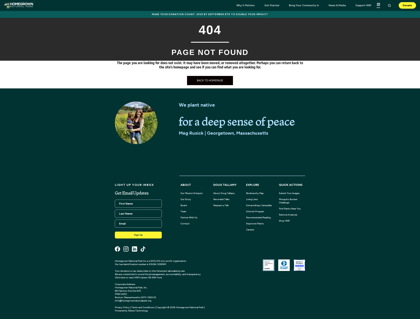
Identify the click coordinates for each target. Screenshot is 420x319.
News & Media (337, 5)
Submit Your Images (289, 193)
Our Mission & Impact (191, 193)
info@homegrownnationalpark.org (133, 300)
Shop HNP (284, 220)
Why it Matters (245, 5)
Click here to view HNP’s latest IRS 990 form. (139, 277)
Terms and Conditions (142, 307)
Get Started (271, 5)
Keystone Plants (255, 223)
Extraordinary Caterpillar (259, 205)
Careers (250, 229)
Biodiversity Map (255, 193)
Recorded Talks (221, 199)
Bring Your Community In (304, 5)
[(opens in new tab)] (268, 265)
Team (183, 211)
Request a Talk (221, 205)
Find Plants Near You (290, 208)
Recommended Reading (258, 217)
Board (183, 205)
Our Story (185, 199)
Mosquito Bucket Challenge (288, 201)
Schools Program (255, 211)
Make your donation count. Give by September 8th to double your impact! (210, 14)
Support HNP (363, 5)
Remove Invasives (288, 214)
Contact (185, 223)
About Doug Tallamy (224, 193)
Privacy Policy (122, 307)
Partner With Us (188, 217)
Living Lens (252, 199)
